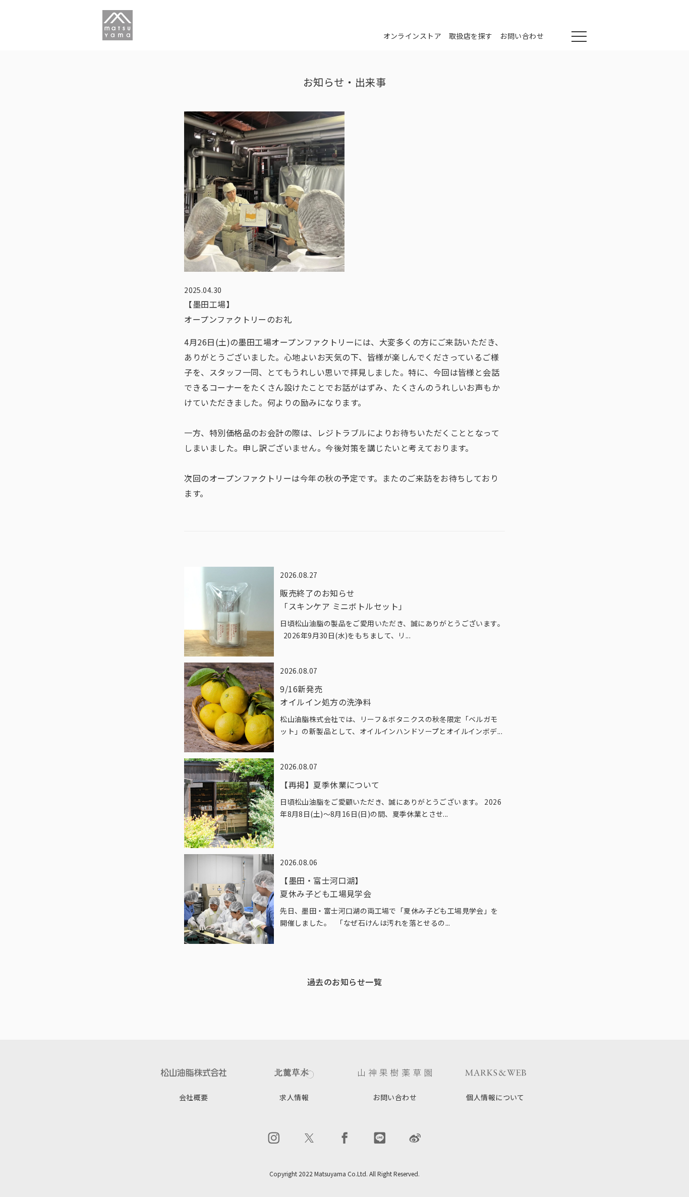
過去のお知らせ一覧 (344, 982)
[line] (379, 1138)
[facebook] (344, 1138)
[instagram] (273, 1138)
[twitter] (309, 1138)
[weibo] (415, 1138)
